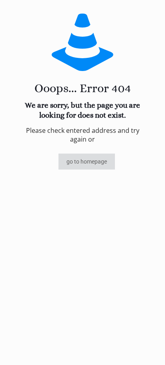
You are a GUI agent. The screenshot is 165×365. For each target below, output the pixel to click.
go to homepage (86, 161)
